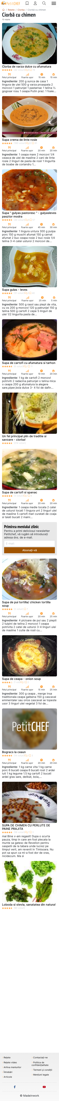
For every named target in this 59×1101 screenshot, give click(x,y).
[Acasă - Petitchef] (3, 9)
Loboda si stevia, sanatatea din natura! (29, 904)
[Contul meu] (35, 3)
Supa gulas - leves (14, 289)
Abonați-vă (29, 550)
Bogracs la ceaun (14, 752)
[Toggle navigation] (54, 3)
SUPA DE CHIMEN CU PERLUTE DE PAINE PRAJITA (26, 827)
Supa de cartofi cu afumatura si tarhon (28, 363)
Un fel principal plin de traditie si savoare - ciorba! (24, 437)
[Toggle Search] (44, 3)
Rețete (7, 1057)
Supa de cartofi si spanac (19, 492)
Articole (8, 1077)
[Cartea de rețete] (27, 3)
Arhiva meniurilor (12, 1067)
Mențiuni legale (41, 1074)
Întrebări (8, 1072)
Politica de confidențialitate (40, 1063)
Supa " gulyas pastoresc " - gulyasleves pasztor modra (29, 214)
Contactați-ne (40, 1057)
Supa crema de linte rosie (19, 139)
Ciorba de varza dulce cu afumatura (26, 66)
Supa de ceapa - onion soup (21, 679)
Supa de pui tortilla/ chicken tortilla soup (26, 603)
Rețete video (10, 1062)
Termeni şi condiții (42, 1070)
